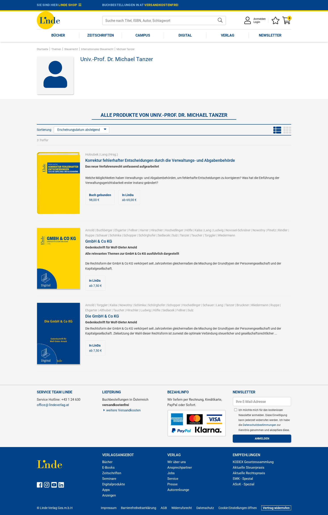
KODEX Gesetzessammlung (253, 462)
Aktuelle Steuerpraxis (248, 468)
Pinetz (271, 230)
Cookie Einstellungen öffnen (237, 508)
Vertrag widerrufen (276, 508)
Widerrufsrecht (181, 508)
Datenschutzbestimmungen (260, 425)
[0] (286, 22)
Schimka (115, 235)
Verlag (227, 35)
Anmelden (259, 19)
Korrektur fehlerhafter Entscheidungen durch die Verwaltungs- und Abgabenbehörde (160, 160)
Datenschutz (205, 508)
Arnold (89, 230)
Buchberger (104, 230)
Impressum (108, 508)
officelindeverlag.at (53, 405)
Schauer (102, 235)
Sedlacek (164, 235)
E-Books (108, 468)
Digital (185, 35)
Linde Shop (68, 5)
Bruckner (243, 305)
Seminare (109, 479)
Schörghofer (147, 235)
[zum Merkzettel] (276, 22)
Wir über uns (176, 462)
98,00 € (100, 197)
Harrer (144, 230)
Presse (172, 484)
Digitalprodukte (113, 484)
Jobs (171, 473)
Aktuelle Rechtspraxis (249, 473)
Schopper (130, 235)
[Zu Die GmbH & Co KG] (58, 333)
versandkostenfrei (161, 5)
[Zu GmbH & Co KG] (58, 258)
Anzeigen (109, 495)
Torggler (210, 235)
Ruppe (89, 235)
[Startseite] (48, 20)
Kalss (198, 230)
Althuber (105, 310)
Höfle (189, 230)
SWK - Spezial (243, 479)
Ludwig (218, 230)
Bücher (58, 35)
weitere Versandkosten (123, 410)
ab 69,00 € (129, 197)
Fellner (133, 230)
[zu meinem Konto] (248, 22)
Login (256, 22)
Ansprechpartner (179, 468)
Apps (106, 490)
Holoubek (91, 154)
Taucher (196, 235)
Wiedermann (226, 235)
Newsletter (270, 35)
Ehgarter (120, 230)
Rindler (283, 230)
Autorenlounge (178, 490)
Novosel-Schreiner (238, 230)
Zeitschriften (100, 35)
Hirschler (157, 230)
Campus (142, 35)
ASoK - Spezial (243, 484)
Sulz (175, 235)
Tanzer (184, 235)
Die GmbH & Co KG (102, 316)
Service (172, 479)
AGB (164, 508)
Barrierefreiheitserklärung (138, 508)
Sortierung (44, 129)
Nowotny (259, 230)
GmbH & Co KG (98, 241)
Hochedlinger (174, 230)
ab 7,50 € (95, 283)
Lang (104, 154)
